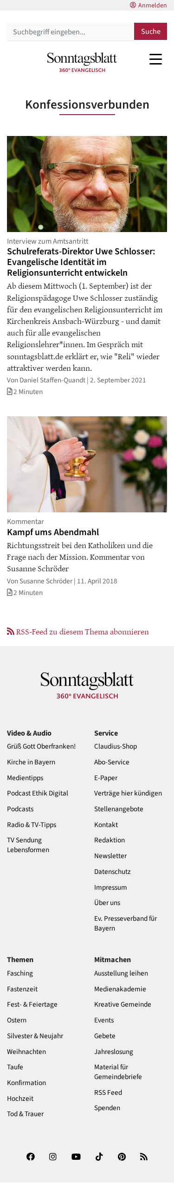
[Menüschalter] (155, 59)
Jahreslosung (113, 1052)
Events (104, 1020)
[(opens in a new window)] (30, 1159)
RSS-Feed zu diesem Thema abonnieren (81, 631)
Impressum (110, 887)
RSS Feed (108, 1093)
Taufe (15, 1067)
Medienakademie (120, 989)
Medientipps (25, 778)
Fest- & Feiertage (32, 1004)
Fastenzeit (22, 989)
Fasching (20, 973)
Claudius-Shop (115, 746)
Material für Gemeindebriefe (118, 1072)
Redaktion (109, 840)
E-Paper (105, 778)
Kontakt (106, 825)
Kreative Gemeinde (122, 1004)
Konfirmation (26, 1083)
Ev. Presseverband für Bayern (125, 923)
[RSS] (144, 1159)
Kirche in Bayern (31, 762)
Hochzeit (20, 1099)
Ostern (16, 1020)
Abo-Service (111, 762)
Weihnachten (26, 1052)
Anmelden (152, 5)
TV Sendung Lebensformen (28, 845)
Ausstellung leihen (121, 973)
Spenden (107, 1108)
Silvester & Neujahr (35, 1036)
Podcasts (20, 809)
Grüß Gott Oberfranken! (41, 746)
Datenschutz (112, 872)
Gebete (105, 1036)
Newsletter (110, 856)
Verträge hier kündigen (128, 793)
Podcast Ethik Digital (37, 793)
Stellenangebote (118, 809)
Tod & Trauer (25, 1114)
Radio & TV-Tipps (31, 825)
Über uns (107, 903)
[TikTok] (99, 1159)
